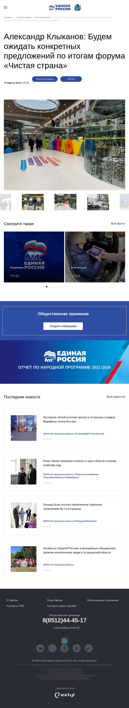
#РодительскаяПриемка (86, 474)
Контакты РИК (15, 605)
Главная (8, 17)
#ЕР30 (71, 79)
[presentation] (12, 145)
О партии (12, 600)
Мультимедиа (24, 17)
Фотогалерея (43, 17)
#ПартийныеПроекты (53, 477)
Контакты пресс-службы (61, 605)
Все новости (115, 396)
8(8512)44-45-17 (64, 620)
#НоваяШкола (72, 477)
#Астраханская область (62, 434)
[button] (54, 214)
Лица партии (54, 600)
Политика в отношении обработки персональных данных (64, 675)
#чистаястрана (44, 79)
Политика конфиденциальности (64, 672)
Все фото (118, 223)
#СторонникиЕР (82, 434)
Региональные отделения (102, 600)
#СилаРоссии (97, 434)
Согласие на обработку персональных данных (64, 678)
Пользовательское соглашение (65, 669)
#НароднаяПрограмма (85, 521)
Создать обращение (63, 326)
